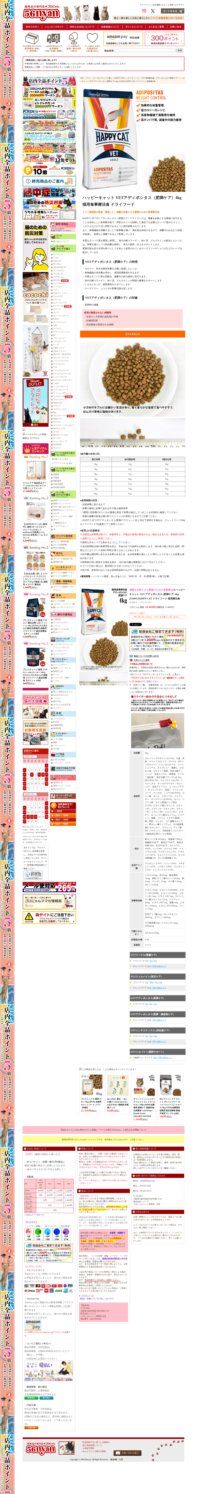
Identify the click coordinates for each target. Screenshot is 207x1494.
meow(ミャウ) (59, 428)
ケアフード (57, 463)
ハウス (56, 681)
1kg (151, 961)
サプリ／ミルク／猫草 (63, 516)
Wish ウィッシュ (60, 293)
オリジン (57, 309)
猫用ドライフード (61, 500)
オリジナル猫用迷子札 (63, 559)
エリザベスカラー (61, 622)
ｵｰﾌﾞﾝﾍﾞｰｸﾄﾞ (58, 306)
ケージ (56, 674)
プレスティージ (60, 415)
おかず (56, 513)
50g (146, 961)
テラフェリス (59, 364)
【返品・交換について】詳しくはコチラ (96, 1298)
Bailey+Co (57, 419)
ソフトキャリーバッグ (63, 644)
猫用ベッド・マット (62, 668)
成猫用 (56, 474)
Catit (55, 325)
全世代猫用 (58, 484)
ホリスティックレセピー (64, 425)
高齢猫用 (57, 481)
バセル (56, 383)
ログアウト (179, 5)
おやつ (56, 520)
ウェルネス (58, 296)
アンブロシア (59, 283)
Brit (54, 412)
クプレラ (57, 328)
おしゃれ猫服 (59, 601)
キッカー (57, 708)
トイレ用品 (58, 739)
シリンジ (57, 626)
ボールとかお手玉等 (62, 704)
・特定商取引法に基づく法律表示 (95, 1442)
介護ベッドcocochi (61, 629)
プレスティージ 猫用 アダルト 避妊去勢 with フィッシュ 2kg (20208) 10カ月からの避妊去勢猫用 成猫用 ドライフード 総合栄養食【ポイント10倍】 (35, 627)
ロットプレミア (60, 441)
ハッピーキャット (61, 386)
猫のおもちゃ (59, 789)
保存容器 (57, 728)
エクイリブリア (60, 303)
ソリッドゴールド (61, 361)
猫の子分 (57, 701)
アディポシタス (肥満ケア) (167, 78)
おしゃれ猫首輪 (60, 545)
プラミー (57, 406)
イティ (56, 290)
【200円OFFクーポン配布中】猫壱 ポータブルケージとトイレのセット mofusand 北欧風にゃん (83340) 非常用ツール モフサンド (35, 531)
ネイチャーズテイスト (63, 380)
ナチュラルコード (61, 370)
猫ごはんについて (61, 241)
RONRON (57, 444)
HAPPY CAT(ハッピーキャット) (126, 78)
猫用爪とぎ (58, 671)
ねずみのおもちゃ (61, 695)
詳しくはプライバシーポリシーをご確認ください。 (155, 1168)
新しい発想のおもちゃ (63, 692)
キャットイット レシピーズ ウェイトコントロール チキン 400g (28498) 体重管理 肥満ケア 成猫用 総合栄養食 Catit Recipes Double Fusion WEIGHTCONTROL (144, 1107)
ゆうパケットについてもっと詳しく (45, 1169)
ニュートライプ (60, 377)
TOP (81, 78)
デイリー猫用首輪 (61, 541)
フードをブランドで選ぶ (102, 78)
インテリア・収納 (61, 678)
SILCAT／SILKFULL (62, 354)
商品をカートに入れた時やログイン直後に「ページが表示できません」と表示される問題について (103, 1130)
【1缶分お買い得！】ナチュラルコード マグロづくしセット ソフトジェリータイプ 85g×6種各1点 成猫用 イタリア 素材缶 (35, 579)
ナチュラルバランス (62, 374)
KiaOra (56, 319)
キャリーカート (60, 654)
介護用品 (57, 619)
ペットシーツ (59, 745)
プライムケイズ (60, 399)
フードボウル (59, 719)
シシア (56, 345)
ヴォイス (57, 299)
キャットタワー (60, 665)
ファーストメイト (61, 390)
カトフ (56, 312)
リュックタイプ (62, 647)
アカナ (56, 257)
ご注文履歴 (155, 5)
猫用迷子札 (58, 562)
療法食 (55, 459)
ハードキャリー (60, 651)
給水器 (56, 722)
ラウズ (56, 432)
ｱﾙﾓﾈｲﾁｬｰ (57, 280)
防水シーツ (58, 632)
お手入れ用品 (59, 759)
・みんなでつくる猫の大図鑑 (93, 1451)
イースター (58, 286)
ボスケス (57, 422)
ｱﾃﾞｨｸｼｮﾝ (57, 264)
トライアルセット (61, 526)
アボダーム (58, 277)
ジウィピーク (59, 338)
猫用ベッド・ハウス (62, 786)
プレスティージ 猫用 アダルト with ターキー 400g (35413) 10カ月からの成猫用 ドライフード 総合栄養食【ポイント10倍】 (35, 675)
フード (88, 78)
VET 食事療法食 (147, 78)
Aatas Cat (57, 261)
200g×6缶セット (159, 966)
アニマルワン (59, 270)
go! (54, 335)
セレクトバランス (61, 357)
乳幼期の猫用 (59, 487)
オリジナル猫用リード (63, 576)
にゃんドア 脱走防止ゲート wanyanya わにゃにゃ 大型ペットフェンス (35, 486)
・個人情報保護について (91, 1445)
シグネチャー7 (59, 341)
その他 (56, 749)
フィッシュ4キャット (62, 393)
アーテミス (58, 254)
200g (149, 966)
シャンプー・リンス (62, 763)
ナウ (55, 367)
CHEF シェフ (59, 348)
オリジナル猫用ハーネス (64, 573)
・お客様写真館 (87, 1448)
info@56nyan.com (147, 1181)
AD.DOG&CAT (59, 267)
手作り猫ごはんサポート (64, 507)
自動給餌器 (58, 725)
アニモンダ (58, 274)
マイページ (144, 5)
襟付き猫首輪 (59, 548)
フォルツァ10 (59, 396)
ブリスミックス (60, 409)
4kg (155, 961)
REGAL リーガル (60, 435)
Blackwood (57, 403)
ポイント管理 (167, 5)
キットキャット (60, 322)
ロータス (57, 438)
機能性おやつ (61, 523)
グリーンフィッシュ (62, 332)
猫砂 (55, 742)
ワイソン (57, 448)
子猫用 (56, 478)
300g (151, 982)
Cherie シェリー (59, 351)
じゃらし (57, 698)
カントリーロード (61, 316)
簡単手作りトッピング (63, 510)
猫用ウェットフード (62, 503)
